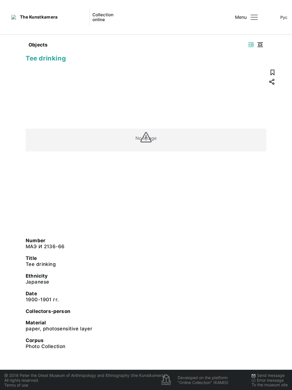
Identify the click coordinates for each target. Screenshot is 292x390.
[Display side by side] (251, 44)
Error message (270, 380)
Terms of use (16, 385)
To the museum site (270, 384)
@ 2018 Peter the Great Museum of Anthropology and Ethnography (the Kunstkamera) (84, 375)
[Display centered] (260, 44)
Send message (271, 375)
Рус (283, 17)
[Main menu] (254, 17)
